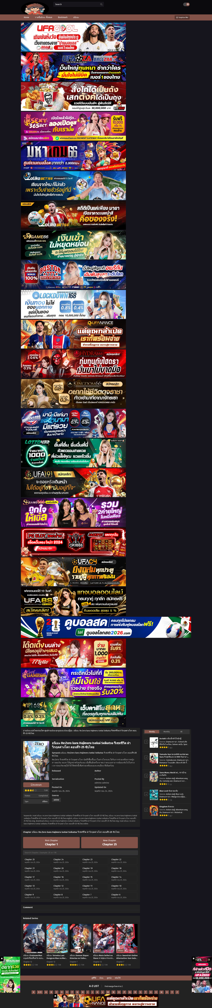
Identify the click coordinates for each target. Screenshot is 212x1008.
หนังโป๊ (117, 978)
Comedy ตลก (171, 760)
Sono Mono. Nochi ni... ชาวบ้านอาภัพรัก (173, 774)
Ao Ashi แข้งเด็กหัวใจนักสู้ (170, 738)
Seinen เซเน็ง (177, 744)
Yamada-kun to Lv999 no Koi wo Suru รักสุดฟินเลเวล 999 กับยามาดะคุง (174, 755)
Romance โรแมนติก (167, 763)
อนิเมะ (45, 801)
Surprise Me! (183, 17)
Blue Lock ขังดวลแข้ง (169, 791)
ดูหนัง (109, 978)
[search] (101, 4)
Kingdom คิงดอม (167, 807)
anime (56, 800)
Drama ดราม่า (171, 742)
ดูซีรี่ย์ (94, 978)
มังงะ (102, 978)
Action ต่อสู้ (170, 778)
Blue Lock (179, 794)
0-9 (39, 992)
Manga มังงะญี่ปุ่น (178, 797)
